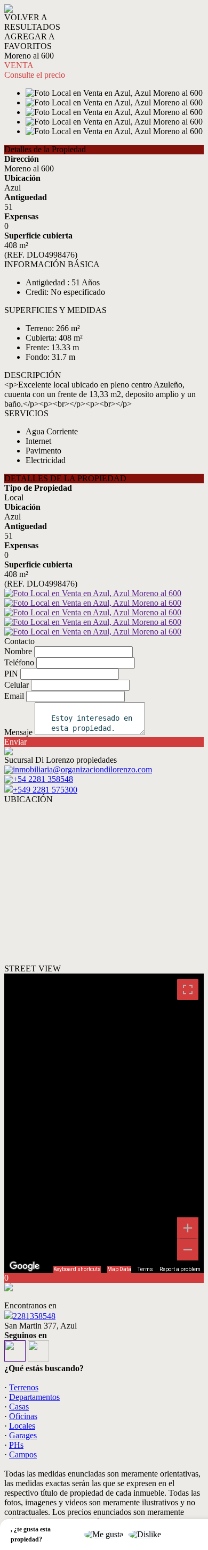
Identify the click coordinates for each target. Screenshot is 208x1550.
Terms (145, 1269)
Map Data (119, 1269)
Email (14, 695)
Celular (16, 684)
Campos (23, 1454)
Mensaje (18, 732)
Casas (19, 1406)
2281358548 (34, 1316)
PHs (16, 1444)
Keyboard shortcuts (77, 1269)
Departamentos (34, 1396)
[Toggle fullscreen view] (187, 989)
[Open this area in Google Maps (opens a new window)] (24, 1266)
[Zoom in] (187, 1228)
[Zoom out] (187, 1249)
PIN (11, 673)
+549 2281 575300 (45, 789)
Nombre (18, 651)
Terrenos (23, 1387)
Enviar (15, 741)
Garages (23, 1435)
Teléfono (19, 662)
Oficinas (23, 1416)
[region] (104, 1123)
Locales (22, 1425)
